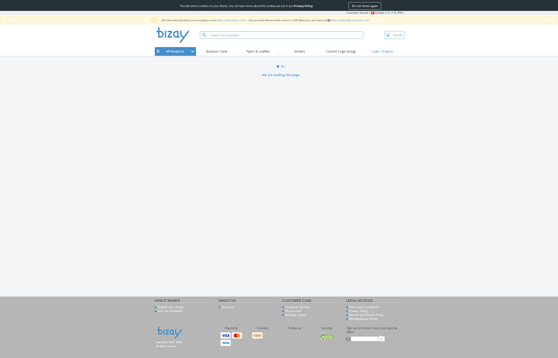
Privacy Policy (358, 311)
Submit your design (170, 307)
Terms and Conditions (363, 307)
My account (292, 311)
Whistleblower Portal (362, 319)
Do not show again (365, 6)
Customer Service (357, 13)
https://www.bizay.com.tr (232, 20)
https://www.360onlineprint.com (350, 20)
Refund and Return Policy (366, 315)
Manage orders (295, 315)
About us (227, 307)
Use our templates (170, 311)
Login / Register (382, 51)
